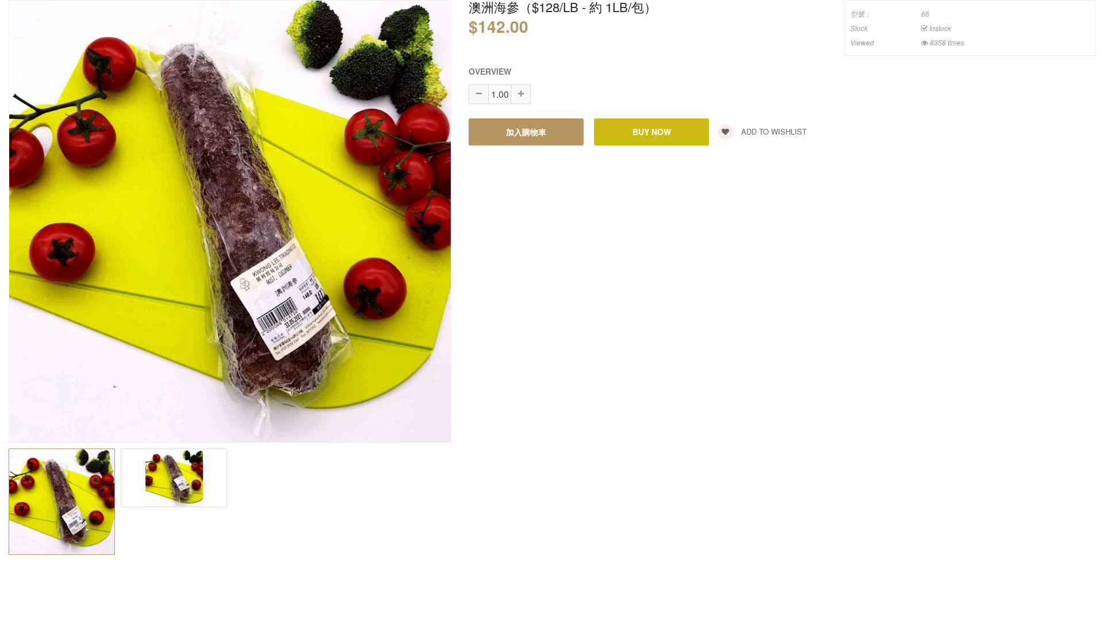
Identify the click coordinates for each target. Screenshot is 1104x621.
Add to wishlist (773, 131)
